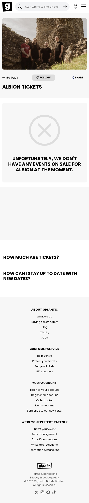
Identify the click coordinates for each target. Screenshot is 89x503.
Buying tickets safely (44, 322)
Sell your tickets (44, 366)
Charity (44, 332)
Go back (11, 78)
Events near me (44, 405)
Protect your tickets (44, 361)
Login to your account (44, 390)
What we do (44, 316)
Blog (45, 327)
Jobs (44, 337)
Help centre (44, 355)
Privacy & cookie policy (44, 477)
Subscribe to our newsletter (44, 410)
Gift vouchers (44, 371)
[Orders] (75, 6)
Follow (45, 77)
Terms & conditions (44, 474)
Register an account (44, 395)
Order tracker (44, 400)
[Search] (65, 6)
